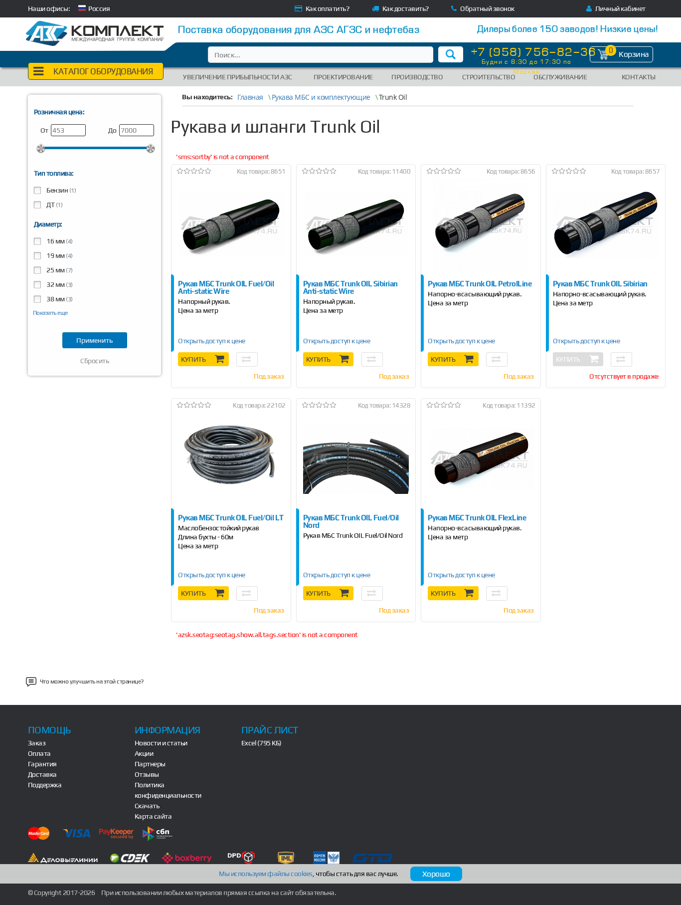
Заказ (37, 743)
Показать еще (50, 312)
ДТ (54, 205)
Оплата (39, 753)
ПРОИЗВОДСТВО (417, 77)
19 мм (59, 255)
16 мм (59, 241)
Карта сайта (153, 816)
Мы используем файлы (266, 874)
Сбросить (94, 361)
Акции (144, 753)
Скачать (147, 806)
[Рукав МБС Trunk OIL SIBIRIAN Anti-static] (356, 224)
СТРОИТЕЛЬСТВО (488, 77)
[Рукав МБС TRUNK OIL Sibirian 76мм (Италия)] (606, 224)
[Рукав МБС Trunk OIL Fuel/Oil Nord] (356, 458)
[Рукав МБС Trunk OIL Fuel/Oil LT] (231, 458)
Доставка (42, 774)
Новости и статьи (161, 743)
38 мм (59, 299)
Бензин (60, 190)
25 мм (59, 270)
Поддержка (45, 785)
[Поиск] (450, 54)
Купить (193, 359)
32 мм (59, 284)
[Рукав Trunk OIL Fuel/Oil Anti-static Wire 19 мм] (231, 224)
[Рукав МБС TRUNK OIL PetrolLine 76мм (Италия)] (480, 224)
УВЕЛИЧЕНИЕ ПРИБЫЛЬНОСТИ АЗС (237, 77)
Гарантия (42, 764)
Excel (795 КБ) (261, 743)
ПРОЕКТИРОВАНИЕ (343, 77)
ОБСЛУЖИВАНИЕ (560, 77)
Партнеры (150, 764)
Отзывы (147, 774)
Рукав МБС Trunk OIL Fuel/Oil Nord (353, 535)
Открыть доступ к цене (211, 341)
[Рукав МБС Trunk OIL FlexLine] (480, 458)
